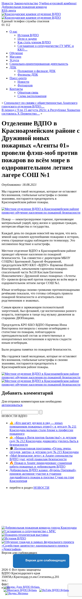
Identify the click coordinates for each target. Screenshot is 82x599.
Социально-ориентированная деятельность (39, 63)
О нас (13, 31)
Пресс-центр (18, 78)
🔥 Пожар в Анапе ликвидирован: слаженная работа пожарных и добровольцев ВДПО (41, 464)
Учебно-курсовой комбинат (58, 3)
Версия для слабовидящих (45, 560)
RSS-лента (9, 10)
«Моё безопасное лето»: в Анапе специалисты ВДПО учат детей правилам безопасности (41, 457)
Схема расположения (32, 96)
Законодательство (26, 3)
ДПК (13, 67)
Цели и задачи (27, 38)
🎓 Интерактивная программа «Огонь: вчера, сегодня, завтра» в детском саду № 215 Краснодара (44, 450)
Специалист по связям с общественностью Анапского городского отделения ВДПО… (39, 104)
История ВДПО (28, 35)
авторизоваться (12, 405)
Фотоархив (25, 85)
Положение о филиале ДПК (37, 71)
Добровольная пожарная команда (24, 7)
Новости (7, 3)
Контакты (16, 89)
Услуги (14, 60)
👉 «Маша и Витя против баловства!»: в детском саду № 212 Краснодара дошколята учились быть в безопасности (44, 441)
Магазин (15, 56)
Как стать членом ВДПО (34, 42)
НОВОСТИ (41, 487)
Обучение (16, 53)
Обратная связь (28, 92)
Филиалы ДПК (28, 74)
